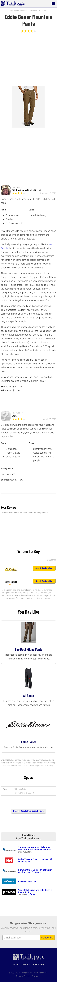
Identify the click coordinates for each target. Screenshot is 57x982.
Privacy (35, 976)
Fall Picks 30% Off (27, 881)
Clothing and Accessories (19, 11)
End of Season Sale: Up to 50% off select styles (35, 860)
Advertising (38, 964)
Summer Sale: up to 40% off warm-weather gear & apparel (35, 871)
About (16, 964)
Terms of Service (23, 976)
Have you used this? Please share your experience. (25, 512)
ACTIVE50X (32, 894)
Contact (26, 964)
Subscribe (47, 937)
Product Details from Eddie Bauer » (28, 811)
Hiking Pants (42, 11)
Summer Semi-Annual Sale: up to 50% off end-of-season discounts (34, 848)
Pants (33, 11)
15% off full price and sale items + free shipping (35, 891)
